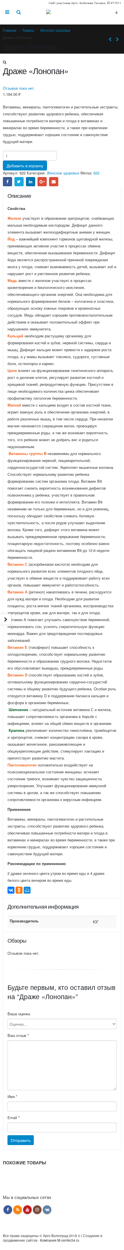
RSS (17, 1209)
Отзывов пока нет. (19, 88)
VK (47, 1209)
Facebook (7, 181)
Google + (42, 181)
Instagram (37, 1209)
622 (96, 173)
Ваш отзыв (18, 1035)
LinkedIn (30, 181)
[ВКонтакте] (10, 890)
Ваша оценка (18, 1013)
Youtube (27, 1209)
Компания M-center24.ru (59, 1240)
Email (53, 181)
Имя (12, 1096)
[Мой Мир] (27, 890)
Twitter (19, 181)
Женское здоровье (63, 173)
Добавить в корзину (25, 165)
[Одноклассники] (19, 890)
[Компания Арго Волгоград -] (62, 15)
